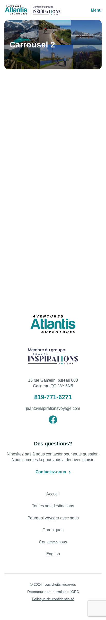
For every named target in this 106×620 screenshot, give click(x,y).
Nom (15, 231)
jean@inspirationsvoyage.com (53, 408)
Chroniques (52, 530)
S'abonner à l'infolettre (41, 290)
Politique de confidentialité (53, 599)
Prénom (18, 204)
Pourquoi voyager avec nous (53, 518)
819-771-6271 (53, 397)
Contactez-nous (51, 472)
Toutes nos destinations (53, 506)
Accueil (53, 494)
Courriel (18, 257)
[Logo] (16, 10)
